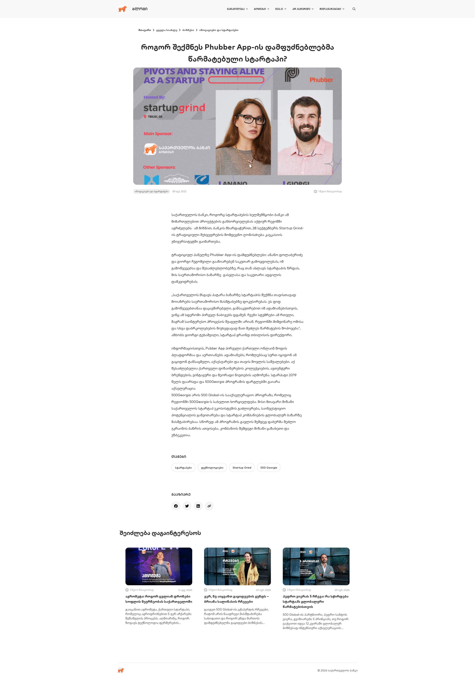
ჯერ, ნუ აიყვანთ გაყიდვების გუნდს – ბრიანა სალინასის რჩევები (236, 599)
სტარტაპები (183, 467)
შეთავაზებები (330, 9)
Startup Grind (242, 467)
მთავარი (144, 30)
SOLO (279, 9)
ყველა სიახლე (166, 30)
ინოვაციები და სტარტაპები (218, 30)
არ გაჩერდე (301, 9)
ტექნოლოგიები (212, 467)
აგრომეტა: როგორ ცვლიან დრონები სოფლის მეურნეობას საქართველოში (158, 599)
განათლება (236, 9)
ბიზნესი (260, 9)
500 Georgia (269, 467)
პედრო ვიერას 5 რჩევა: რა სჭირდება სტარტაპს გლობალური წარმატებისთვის (315, 601)
